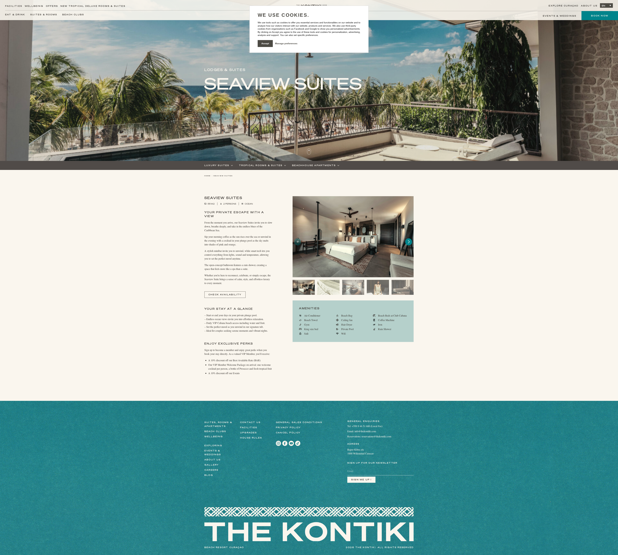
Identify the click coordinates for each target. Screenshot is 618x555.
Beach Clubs (73, 15)
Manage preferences (286, 43)
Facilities (13, 6)
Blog (208, 475)
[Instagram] (278, 443)
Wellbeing (34, 6)
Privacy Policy (288, 427)
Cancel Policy (288, 433)
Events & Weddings (559, 16)
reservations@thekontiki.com (376, 436)
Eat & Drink (15, 15)
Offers (52, 6)
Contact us (250, 422)
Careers (211, 470)
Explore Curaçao (563, 6)
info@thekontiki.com (365, 431)
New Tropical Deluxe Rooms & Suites (93, 6)
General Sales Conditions (299, 422)
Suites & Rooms (43, 15)
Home (207, 176)
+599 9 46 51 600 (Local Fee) (367, 426)
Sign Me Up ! (361, 480)
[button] (408, 241)
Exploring (213, 445)
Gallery (211, 465)
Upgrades (248, 433)
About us (589, 6)
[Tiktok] (297, 443)
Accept (265, 43)
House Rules (251, 438)
